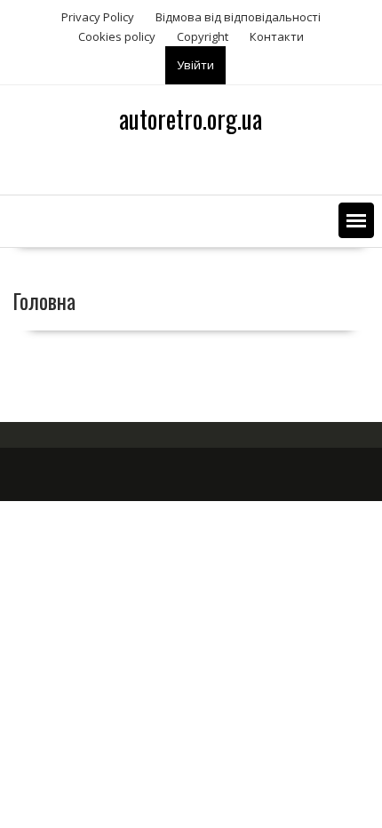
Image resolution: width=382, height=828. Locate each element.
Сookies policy (116, 36)
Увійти (195, 65)
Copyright (202, 36)
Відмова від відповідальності (238, 17)
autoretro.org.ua (190, 118)
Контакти (277, 36)
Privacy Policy (97, 17)
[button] (356, 220)
